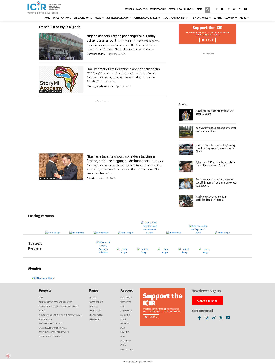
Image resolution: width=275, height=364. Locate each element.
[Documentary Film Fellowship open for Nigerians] (61, 79)
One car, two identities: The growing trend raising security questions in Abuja (215, 148)
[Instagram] (222, 9)
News (42, 58)
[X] (234, 9)
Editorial (91, 178)
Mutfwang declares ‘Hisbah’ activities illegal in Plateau (211, 198)
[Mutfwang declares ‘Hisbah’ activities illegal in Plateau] (186, 201)
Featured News (47, 178)
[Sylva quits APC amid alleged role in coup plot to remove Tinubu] (186, 166)
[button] (207, 10)
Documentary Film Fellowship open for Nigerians (123, 69)
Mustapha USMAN (96, 53)
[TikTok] (228, 9)
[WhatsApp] (240, 9)
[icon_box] (207, 33)
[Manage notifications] (8, 355)
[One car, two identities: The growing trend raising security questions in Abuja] (186, 149)
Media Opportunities (50, 91)
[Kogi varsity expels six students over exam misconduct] (186, 132)
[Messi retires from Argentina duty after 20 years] (186, 115)
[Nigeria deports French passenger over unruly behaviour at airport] (61, 46)
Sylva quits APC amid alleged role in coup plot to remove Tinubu (215, 164)
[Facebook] (217, 9)
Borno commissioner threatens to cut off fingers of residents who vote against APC (216, 182)
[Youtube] (245, 9)
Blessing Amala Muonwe (100, 86)
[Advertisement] (102, 125)
